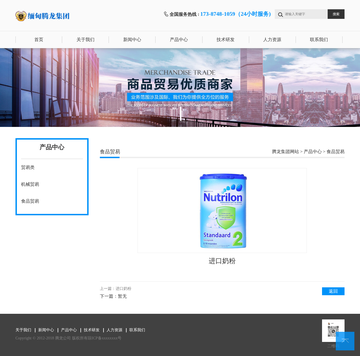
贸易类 (28, 167)
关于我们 (85, 39)
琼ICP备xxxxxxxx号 (105, 338)
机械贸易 (30, 184)
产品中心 (179, 39)
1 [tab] (180, 114)
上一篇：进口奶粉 (115, 288)
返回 (333, 291)
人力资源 (272, 39)
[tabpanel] (180, 87)
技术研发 (226, 39)
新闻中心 (132, 39)
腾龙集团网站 (285, 151)
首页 (38, 39)
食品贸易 (30, 201)
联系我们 (319, 39)
